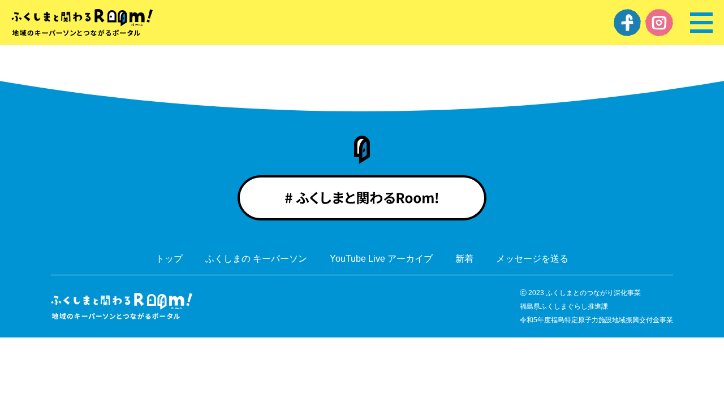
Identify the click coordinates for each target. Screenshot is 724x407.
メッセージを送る (532, 258)
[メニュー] (701, 22)
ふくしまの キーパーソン (256, 258)
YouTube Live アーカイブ (381, 258)
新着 (464, 258)
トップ (169, 258)
